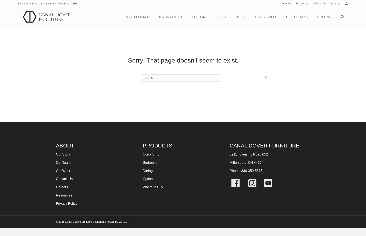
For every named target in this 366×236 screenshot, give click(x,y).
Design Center (170, 17)
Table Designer (136, 17)
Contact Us (319, 3)
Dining (220, 17)
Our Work (63, 171)
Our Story (63, 154)
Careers (62, 187)
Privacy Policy (66, 203)
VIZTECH (124, 221)
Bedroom (198, 17)
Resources (302, 3)
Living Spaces (266, 17)
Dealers (335, 3)
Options (324, 17)
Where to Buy (153, 187)
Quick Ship (151, 154)
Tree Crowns (297, 17)
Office (241, 17)
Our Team (63, 162)
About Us (286, 3)
